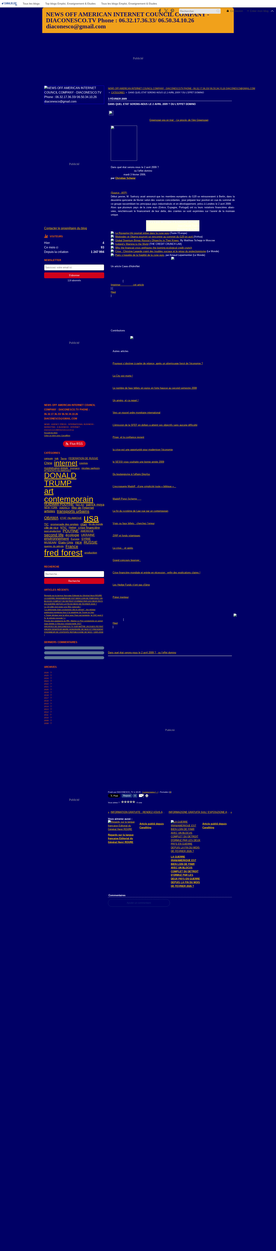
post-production (52, 531)
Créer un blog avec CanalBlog (57, 435)
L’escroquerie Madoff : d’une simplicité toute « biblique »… (144, 486)
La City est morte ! (123, 375)
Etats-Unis (65, 542)
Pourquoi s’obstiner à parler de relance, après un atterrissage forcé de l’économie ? (158, 363)
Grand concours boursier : (127, 560)
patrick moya (95, 504)
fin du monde (96, 524)
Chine (48, 463)
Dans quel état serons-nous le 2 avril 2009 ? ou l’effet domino (142, 652)
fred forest (63, 552)
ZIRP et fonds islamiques (126, 535)
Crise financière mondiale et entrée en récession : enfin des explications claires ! (156, 572)
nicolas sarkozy (90, 468)
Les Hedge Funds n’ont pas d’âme (131, 584)
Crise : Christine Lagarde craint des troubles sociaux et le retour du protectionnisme (160, 251)
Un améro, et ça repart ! (126, 400)
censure (48, 458)
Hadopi (72, 527)
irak (57, 458)
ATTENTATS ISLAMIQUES (57, 470)
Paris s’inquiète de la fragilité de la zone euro (139, 255)
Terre (63, 458)
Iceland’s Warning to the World (132, 244)
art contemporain (68, 495)
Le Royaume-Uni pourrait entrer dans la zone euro (142, 233)
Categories (118, 92)
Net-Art (80, 504)
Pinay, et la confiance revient (128, 437)
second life (54, 535)
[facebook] (160, 11)
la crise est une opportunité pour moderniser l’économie (143, 449)
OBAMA (51, 518)
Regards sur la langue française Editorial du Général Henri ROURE (73, 595)
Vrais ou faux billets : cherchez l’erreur (134, 523)
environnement (56, 539)
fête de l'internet (83, 508)
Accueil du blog (50, 433)
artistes (49, 511)
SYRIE (86, 539)
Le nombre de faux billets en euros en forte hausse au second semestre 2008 (155, 388)
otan (83, 524)
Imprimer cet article (127, 284)
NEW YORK (50, 508)
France (72, 546)
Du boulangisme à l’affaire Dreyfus (131, 474)
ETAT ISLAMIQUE (71, 518)
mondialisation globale (56, 468)
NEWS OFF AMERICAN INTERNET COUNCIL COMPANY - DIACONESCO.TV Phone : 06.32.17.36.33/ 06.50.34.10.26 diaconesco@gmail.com (181, 88)
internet (65, 463)
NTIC (63, 527)
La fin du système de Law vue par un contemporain (140, 511)
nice (78, 542)
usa (91, 518)
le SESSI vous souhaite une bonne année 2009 (138, 461)
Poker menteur (121, 597)
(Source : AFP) (119, 192)
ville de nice (51, 527)
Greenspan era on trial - (178, 120)
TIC (46, 524)
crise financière (89, 527)
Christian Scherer (125, 178)
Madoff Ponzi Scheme (127, 498)
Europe (75, 539)
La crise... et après (123, 548)
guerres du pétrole (54, 546)
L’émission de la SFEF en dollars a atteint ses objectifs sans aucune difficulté (155, 425)
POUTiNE (71, 531)
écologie (72, 535)
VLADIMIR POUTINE (59, 504)
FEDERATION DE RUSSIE (83, 458)
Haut (113, 292)
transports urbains (73, 511)
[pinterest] (172, 11)
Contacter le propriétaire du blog (65, 228)
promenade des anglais (64, 524)
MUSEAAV (50, 542)
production (90, 552)
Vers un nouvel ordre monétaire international (136, 412)
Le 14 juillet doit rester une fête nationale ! (62, 607)
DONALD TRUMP (60, 479)
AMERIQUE (87, 531)
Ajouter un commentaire (139, 903)
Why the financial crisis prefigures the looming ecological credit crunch (153, 247)
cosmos (83, 463)
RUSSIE (90, 542)
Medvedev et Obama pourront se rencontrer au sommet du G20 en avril (154, 236)
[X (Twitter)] (166, 11)
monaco (75, 468)
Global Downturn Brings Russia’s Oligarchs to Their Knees (147, 240)
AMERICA (64, 508)
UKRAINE (88, 535)
